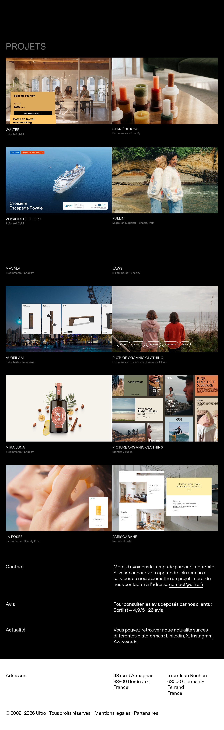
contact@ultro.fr (186, 584)
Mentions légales (112, 713)
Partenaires (146, 713)
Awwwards (125, 642)
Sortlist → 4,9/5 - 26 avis (138, 610)
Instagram (201, 636)
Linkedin (175, 636)
